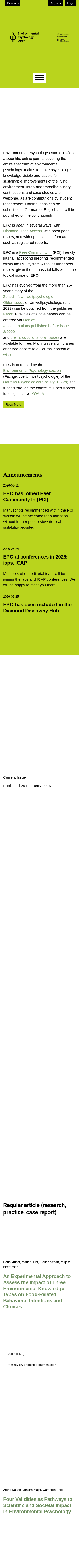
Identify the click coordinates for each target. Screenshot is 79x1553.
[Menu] (39, 78)
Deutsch (13, 3)
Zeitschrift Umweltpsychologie (28, 297)
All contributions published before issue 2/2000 (36, 329)
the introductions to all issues (35, 337)
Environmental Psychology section (32, 370)
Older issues (13, 302)
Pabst (8, 314)
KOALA (37, 394)
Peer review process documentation (31, 1364)
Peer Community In (35, 252)
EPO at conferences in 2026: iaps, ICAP (35, 560)
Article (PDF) (15, 1354)
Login (70, 3)
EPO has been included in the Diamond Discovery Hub (37, 607)
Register (55, 3)
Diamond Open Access (22, 231)
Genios (29, 320)
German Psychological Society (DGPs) (35, 382)
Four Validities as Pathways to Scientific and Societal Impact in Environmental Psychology (37, 1505)
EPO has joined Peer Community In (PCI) (27, 496)
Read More (13, 404)
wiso (7, 355)
